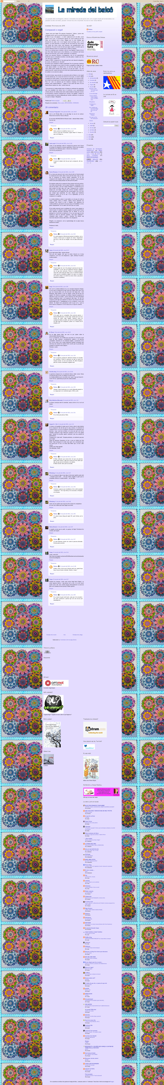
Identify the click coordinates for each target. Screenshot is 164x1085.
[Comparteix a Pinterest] (70, 101)
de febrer (92, 130)
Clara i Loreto (90, 153)
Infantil (98, 153)
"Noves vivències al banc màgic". (92, 840)
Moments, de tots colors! (91, 1058)
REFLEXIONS (68, 103)
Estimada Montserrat (90, 1037)
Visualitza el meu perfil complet (94, 31)
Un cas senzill (88, 953)
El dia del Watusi (89, 855)
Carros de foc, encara (90, 876)
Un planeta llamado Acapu (92, 928)
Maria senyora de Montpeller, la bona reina (95, 897)
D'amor (91, 120)
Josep (51, 552)
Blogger (112, 1081)
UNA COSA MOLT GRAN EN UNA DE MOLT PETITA (98, 810)
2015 (89, 76)
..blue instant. (88, 838)
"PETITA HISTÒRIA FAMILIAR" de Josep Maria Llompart (98, 938)
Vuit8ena (87, 972)
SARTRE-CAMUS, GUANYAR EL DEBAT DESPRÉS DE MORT (99, 807)
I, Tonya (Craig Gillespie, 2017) (92, 1021)
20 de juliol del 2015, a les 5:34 (67, 265)
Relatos (87, 1041)
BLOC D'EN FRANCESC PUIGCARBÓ (94, 805)
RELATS (95, 159)
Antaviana (87, 886)
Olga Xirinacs (88, 908)
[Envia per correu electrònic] (64, 101)
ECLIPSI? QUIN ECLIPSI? (91, 861)
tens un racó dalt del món (92, 849)
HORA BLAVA (88, 993)
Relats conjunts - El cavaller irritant (93, 1032)
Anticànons (88, 917)
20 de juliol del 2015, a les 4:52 (67, 158)
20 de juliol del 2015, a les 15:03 (65, 371)
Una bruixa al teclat (90, 1053)
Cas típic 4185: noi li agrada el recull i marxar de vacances (98, 866)
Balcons (96, 152)
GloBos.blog (88, 937)
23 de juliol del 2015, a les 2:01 (67, 412)
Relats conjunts (89, 891)
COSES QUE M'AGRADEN (92, 1063)
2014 (89, 134)
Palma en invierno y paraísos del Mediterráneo (96, 963)
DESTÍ (86, 1049)
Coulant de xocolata (89, 1065)
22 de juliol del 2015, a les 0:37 (60, 579)
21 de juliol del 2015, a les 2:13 (66, 424)
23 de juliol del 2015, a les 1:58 (67, 355)
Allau (86, 871)
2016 (89, 74)
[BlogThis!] (65, 101)
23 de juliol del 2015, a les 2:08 (67, 594)
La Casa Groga (88, 892)
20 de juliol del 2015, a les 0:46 (60, 286)
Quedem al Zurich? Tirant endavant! (93, 1075)
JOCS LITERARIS (92, 155)
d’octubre (92, 80)
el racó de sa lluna (90, 816)
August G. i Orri (53, 424)
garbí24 (87, 988)
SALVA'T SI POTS (89, 1069)
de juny (92, 123)
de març (92, 127)
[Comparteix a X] (67, 101)
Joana (51, 250)
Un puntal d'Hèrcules (90, 1009)
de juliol (92, 86)
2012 (89, 139)
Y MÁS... (87, 1042)
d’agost (92, 84)
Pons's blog (88, 865)
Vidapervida (88, 896)
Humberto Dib (88, 1025)
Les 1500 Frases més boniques (92, 947)
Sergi (50, 286)
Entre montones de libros (92, 833)
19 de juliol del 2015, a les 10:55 (68, 128)
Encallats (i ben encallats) (91, 958)
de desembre (93, 78)
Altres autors (61, 103)
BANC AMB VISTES (90, 859)
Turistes (87, 995)
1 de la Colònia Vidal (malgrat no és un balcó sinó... (93, 97)
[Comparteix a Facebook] (68, 101)
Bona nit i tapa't (89, 967)
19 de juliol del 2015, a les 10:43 (68, 111)
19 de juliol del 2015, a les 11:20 (64, 143)
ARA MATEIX (88, 1004)
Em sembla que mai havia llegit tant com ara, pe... (93, 109)
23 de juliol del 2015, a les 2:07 (67, 539)
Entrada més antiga (77, 634)
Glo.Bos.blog (52, 371)
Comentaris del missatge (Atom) (68, 639)
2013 (89, 137)
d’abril (91, 125)
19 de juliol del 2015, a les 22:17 (61, 250)
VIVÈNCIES (76, 103)
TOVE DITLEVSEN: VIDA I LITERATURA (94, 845)
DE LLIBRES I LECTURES (91, 1054)
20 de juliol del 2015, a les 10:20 (63, 332)
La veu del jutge (93, 93)
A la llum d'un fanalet (90, 1036)
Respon (51, 122)
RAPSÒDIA (88, 922)
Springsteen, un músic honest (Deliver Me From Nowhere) (98, 924)
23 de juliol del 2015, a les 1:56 (67, 313)
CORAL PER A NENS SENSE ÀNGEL (93, 909)
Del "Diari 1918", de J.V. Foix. (92, 850)
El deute (87, 979)
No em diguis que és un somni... (93, 962)
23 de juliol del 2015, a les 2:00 (67, 387)
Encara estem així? (90, 978)
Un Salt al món (89, 901)
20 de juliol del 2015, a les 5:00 (67, 234)
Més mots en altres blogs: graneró (93, 1016)
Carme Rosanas (53, 172)
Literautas (87, 826)
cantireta (87, 880)
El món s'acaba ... (90, 870)
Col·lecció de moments (91, 1030)
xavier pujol (52, 143)
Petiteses (87, 913)
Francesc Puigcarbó (54, 111)
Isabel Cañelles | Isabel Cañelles (93, 932)
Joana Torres (88, 821)
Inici (65, 634)
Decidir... (87, 1059)
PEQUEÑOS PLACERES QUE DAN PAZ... (95, 1000)
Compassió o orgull (92, 104)
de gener (92, 132)
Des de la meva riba (90, 1020)
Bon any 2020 (88, 984)
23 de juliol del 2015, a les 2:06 (67, 513)
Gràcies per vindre (89, 1011)
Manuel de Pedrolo (92, 114)
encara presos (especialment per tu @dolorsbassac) (97, 1005)
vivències (87, 942)
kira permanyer (89, 999)
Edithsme (87, 946)
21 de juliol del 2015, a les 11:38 (68, 566)
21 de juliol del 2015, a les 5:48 (63, 501)
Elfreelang (52, 473)
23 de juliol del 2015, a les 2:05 (67, 486)
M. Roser (51, 332)
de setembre (93, 82)
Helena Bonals (53, 527)
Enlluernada (88, 1070)
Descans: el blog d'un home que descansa (96, 951)
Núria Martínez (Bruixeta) (55, 400)
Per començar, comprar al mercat (92, 974)
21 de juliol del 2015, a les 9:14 (60, 552)
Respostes (53, 125)
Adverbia (87, 1015)
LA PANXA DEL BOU (90, 843)
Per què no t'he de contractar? (93, 118)
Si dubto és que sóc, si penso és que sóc (96, 983)
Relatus (55, 128)
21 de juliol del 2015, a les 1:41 (70, 400)
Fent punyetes (89, 1074)
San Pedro (87, 1026)
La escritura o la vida (90, 933)
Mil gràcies (92, 101)
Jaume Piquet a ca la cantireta (92, 882)
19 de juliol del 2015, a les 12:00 (66, 172)
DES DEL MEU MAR (90, 957)
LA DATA (87, 817)
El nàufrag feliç (88, 919)
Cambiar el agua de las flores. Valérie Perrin (95, 834)
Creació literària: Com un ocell (92, 887)
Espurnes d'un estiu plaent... (91, 822)
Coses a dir (87, 990)
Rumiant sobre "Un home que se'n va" (93, 90)
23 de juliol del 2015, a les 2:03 (67, 456)
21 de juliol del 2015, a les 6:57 (65, 527)
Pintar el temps (88, 812)
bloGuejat (87, 854)
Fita (86, 875)
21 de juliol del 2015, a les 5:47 (63, 473)
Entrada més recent (51, 634)
